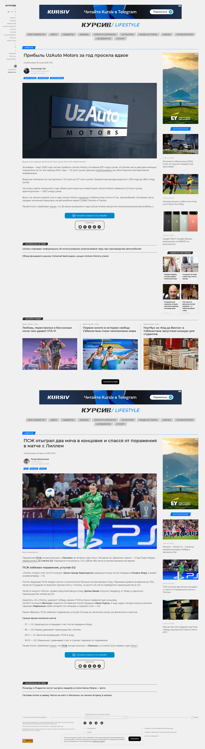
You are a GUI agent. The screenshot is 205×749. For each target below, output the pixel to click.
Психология (184, 34)
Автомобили (43, 78)
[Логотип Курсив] (10, 5)
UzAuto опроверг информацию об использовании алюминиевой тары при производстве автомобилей (81, 249)
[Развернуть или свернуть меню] (15, 47)
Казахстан (12, 69)
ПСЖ (26, 468)
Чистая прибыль (57, 78)
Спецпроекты (11, 59)
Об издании (91, 728)
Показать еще (110, 382)
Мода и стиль (148, 34)
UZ (12, 12)
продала (83, 197)
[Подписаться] (126, 717)
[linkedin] (101, 723)
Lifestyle (13, 38)
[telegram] (96, 723)
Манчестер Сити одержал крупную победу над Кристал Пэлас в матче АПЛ (180, 629)
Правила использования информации (158, 728)
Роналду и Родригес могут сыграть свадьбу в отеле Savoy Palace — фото (64, 688)
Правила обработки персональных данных (160, 732)
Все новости (36, 34)
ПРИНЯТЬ (134, 739)
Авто (53, 34)
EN (15, 12)
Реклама (12, 56)
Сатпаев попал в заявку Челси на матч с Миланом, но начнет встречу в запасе (67, 695)
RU (8, 12)
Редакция (12, 53)
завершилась (29, 561)
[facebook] (85, 723)
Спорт (120, 38)
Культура (127, 34)
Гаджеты (68, 34)
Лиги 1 (134, 645)
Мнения (13, 32)
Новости (13, 18)
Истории (13, 21)
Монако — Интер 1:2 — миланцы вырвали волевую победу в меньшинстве (178, 549)
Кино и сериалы (105, 34)
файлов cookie (99, 741)
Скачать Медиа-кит (151, 736)
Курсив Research (10, 35)
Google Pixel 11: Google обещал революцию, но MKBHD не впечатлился (177, 241)
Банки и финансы (9, 26)
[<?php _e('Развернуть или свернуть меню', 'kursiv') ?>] (15, 66)
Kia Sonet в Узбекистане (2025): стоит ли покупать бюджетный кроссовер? (178, 164)
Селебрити (103, 38)
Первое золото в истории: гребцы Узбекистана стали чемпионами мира (109, 329)
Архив (89, 732)
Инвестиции (11, 23)
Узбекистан (12, 72)
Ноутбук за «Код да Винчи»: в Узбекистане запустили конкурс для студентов (169, 331)
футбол (43, 468)
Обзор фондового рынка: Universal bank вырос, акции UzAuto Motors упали (65, 256)
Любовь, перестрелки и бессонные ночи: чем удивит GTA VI (47, 329)
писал (53, 206)
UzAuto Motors (30, 78)
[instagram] (90, 723)
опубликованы (104, 170)
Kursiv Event (11, 40)
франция (33, 468)
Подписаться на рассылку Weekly (97, 714)
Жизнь (84, 34)
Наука (167, 34)
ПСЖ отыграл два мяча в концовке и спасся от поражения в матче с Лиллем (180, 589)
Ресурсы (13, 29)
